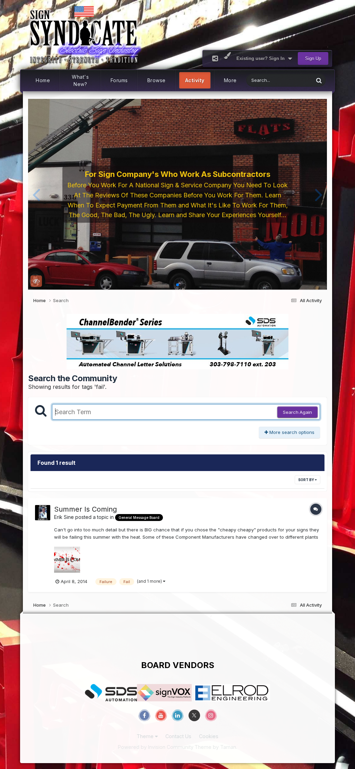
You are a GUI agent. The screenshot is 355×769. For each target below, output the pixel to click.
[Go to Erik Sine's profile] (42, 512)
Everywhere (292, 80)
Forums (119, 80)
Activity (195, 80)
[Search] (319, 80)
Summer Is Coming (85, 509)
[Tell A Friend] (215, 58)
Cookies (208, 736)
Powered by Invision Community (155, 747)
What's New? (80, 80)
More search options (291, 432)
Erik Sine (64, 517)
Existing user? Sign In (261, 58)
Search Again (297, 412)
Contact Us (178, 736)
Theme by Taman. (215, 747)
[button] (36, 194)
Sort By (306, 480)
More (230, 80)
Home (43, 80)
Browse (156, 80)
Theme (146, 736)
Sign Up (313, 58)
